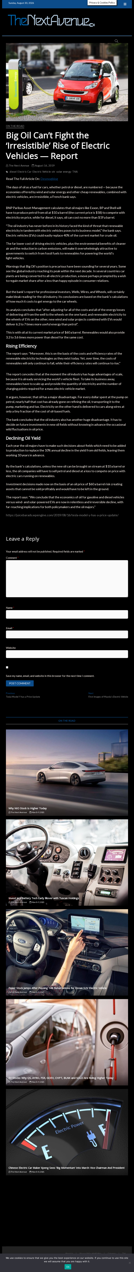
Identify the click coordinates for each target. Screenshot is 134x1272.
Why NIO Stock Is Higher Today (28, 808)
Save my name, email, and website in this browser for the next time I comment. (50, 675)
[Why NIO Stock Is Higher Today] (67, 772)
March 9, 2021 (37, 812)
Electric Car (24, 171)
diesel (13, 171)
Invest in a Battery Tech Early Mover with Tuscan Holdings (44, 898)
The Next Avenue (18, 165)
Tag (123, 1253)
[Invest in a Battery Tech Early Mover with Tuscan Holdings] (67, 862)
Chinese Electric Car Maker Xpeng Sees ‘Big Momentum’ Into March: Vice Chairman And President (67, 1167)
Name (10, 607)
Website (11, 647)
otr (53, 171)
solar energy (63, 171)
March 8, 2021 (37, 1172)
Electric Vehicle (41, 171)
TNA (75, 171)
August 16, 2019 (44, 165)
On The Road (15, 125)
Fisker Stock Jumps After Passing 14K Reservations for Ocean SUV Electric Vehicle (58, 988)
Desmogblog (49, 179)
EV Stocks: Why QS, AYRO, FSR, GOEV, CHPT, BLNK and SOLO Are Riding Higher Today (61, 1078)
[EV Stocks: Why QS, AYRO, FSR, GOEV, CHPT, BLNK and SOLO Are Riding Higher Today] (67, 1042)
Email (10, 628)
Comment (12, 557)
